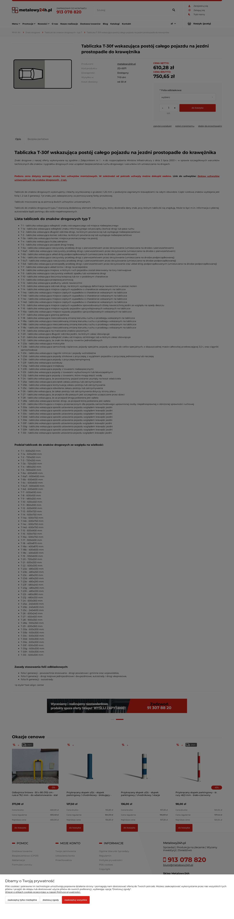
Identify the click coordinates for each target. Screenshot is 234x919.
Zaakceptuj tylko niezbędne (22, 900)
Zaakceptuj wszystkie (75, 900)
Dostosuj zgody (51, 900)
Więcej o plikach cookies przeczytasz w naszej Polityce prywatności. (43, 892)
